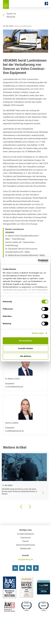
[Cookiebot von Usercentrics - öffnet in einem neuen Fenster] (38, 260)
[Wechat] (29, 568)
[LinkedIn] (15, 568)
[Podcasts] (36, 568)
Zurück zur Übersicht (11, 15)
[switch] (45, 309)
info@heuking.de (25, 559)
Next (29, 506)
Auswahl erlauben (25, 348)
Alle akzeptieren (25, 341)
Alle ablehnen (25, 356)
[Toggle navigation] (6, 4)
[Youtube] (22, 568)
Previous (21, 506)
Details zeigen (38, 333)
